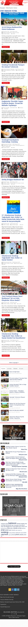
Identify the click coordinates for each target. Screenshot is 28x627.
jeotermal (2, 528)
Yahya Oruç (24, 449)
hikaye (19, 526)
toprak (22, 532)
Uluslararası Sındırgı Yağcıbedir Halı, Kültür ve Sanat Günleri (12, 258)
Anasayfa (2, 8)
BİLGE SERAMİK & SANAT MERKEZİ (9, 594)
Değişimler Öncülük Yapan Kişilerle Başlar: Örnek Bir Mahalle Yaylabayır (12, 103)
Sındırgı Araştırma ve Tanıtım (9, 70)
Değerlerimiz (5, 145)
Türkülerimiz (7, 146)
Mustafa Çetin (23, 471)
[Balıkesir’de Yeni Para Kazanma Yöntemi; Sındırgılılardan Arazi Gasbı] (5, 405)
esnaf (7, 526)
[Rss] (10, 589)
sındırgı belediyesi (12, 532)
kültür (11, 528)
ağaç (7, 523)
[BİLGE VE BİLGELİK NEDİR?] (5, 412)
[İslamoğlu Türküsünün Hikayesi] (5, 399)
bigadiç (23, 523)
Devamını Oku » (6, 46)
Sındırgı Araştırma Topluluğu (9, 69)
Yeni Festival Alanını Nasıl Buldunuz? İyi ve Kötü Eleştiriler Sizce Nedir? (12, 298)
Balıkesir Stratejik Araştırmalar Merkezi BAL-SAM (12, 602)
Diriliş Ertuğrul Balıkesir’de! (13, 180)
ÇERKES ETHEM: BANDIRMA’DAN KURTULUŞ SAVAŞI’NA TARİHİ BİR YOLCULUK (14, 486)
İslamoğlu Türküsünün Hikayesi (17, 397)
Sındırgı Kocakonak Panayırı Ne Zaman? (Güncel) (13, 66)
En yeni (21, 368)
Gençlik (14, 526)
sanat (6, 530)
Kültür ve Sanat (15, 32)
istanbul (23, 526)
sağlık (10, 530)
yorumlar (9, 368)
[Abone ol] (27, 11)
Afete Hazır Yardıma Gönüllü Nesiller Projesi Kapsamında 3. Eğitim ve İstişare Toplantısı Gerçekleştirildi (15, 464)
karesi (6, 528)
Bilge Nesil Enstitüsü (21, 488)
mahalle (15, 528)
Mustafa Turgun (6, 182)
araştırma (3, 523)
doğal (4, 526)
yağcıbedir (4, 534)
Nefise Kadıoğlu (6, 107)
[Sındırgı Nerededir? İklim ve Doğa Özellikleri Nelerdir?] (5, 386)
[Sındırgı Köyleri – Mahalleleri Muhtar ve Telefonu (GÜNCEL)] (5, 392)
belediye (19, 523)
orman (20, 528)
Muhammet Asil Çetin (7, 144)
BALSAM (24, 482)
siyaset (19, 530)
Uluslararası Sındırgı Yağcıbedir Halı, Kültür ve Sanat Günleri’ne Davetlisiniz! (13, 336)
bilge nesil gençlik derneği (16, 525)
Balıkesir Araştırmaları (7, 32)
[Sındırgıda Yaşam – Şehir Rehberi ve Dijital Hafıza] (14, 2)
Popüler (3, 368)
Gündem (21, 107)
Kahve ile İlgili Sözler (14, 371)
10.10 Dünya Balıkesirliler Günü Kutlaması (12, 28)
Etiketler (15, 368)
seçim (16, 530)
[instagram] (18, 589)
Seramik (13, 530)
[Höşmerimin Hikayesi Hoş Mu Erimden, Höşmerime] (5, 418)
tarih (17, 532)
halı (17, 526)
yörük (17, 534)
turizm (24, 532)
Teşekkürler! (3, 604)
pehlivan (24, 528)
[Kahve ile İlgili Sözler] (5, 373)
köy (8, 528)
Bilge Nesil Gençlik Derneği (7, 597)
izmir (26, 526)
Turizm (22, 183)
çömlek (24, 534)
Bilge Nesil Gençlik (7, 525)
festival (10, 526)
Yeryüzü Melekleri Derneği (6, 599)
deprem (23, 525)
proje (3, 530)
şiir (1, 536)
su (21, 530)
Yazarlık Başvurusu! (5, 606)
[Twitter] (15, 589)
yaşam (9, 534)
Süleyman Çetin (6, 31)
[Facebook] (12, 589)
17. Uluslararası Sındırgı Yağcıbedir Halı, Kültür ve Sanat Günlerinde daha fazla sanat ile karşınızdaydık (13, 218)
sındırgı (4, 532)
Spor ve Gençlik (17, 183)
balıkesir (12, 523)
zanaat (21, 534)
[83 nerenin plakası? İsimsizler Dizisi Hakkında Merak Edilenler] (5, 380)
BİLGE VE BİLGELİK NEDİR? (16, 410)
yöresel (13, 534)
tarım (19, 532)
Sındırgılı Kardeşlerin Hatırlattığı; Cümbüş (10, 141)
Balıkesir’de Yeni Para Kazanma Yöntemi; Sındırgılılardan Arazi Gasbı (17, 405)
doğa (2, 526)
